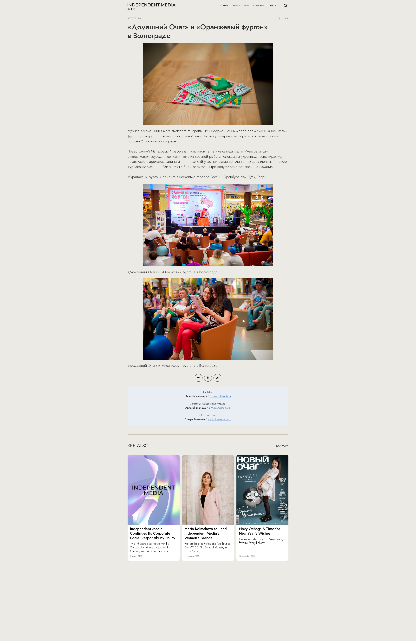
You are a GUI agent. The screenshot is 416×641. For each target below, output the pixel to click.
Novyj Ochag (134, 18)
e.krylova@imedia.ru (220, 396)
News (246, 5)
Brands (236, 5)
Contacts (274, 5)
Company (225, 5)
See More (282, 446)
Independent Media (152, 4)
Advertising (259, 5)
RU (129, 9)
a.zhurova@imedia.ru (220, 408)
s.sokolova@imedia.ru (219, 419)
